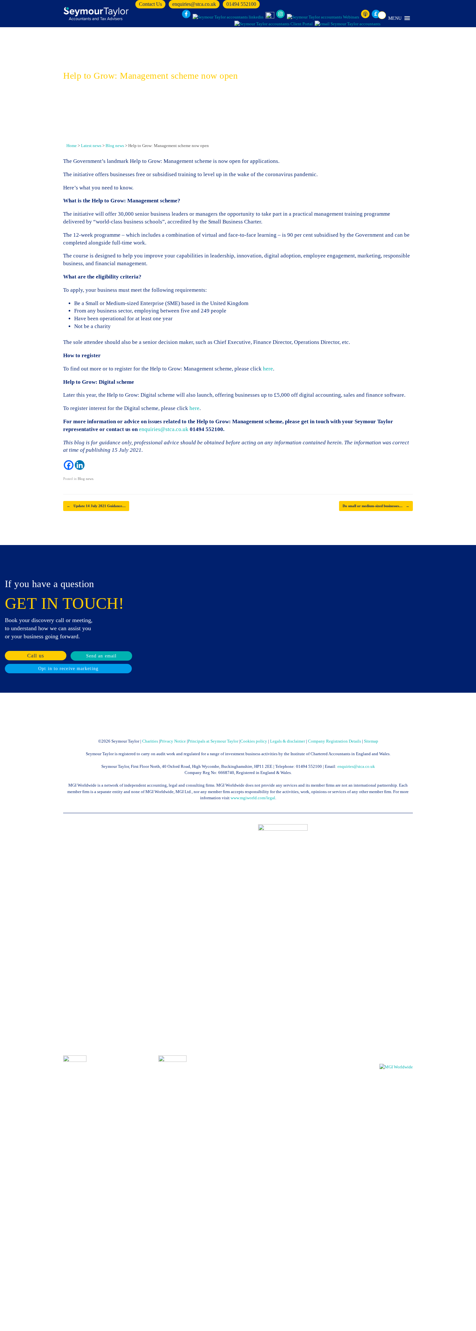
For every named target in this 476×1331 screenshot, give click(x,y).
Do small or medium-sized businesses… (376, 506)
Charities (150, 741)
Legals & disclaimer (287, 741)
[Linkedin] (80, 465)
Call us (35, 655)
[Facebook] (69, 465)
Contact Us (150, 4)
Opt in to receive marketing (68, 668)
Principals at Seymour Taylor (213, 741)
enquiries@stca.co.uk (194, 4)
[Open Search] (382, 15)
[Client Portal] (273, 24)
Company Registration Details (334, 741)
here (268, 369)
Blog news (85, 479)
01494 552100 (241, 4)
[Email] (347, 24)
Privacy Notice (173, 741)
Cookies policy (253, 741)
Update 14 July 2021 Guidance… (96, 506)
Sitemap (371, 741)
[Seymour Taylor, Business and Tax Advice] (96, 13)
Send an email (101, 656)
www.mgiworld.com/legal (253, 797)
